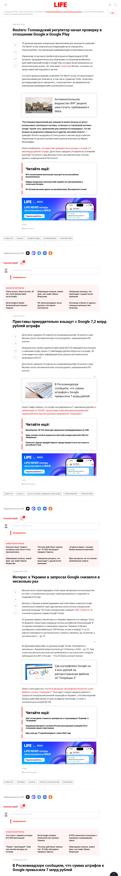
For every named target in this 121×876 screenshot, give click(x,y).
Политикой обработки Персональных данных (64, 12)
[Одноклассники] (50, 253)
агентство (66, 66)
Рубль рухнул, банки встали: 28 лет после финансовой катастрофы (20, 294)
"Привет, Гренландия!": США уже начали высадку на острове (18, 849)
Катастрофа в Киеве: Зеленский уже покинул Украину (16, 305)
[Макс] (33, 253)
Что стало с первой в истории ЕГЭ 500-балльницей (19, 836)
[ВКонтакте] (44, 253)
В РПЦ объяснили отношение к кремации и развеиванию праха (83, 838)
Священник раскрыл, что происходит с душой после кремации (81, 294)
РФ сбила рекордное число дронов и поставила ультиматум (49, 305)
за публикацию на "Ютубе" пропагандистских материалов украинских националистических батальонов (59, 410)
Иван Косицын (29, 228)
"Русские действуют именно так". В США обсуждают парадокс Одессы (50, 549)
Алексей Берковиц (30, 772)
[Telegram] (39, 253)
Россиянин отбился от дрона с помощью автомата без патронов (82, 305)
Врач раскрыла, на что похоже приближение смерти (83, 559)
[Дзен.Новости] (27, 253)
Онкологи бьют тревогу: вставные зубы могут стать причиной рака (18, 549)
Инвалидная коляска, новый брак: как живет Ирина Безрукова (50, 294)
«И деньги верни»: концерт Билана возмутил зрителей (81, 548)
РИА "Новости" (82, 609)
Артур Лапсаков (29, 484)
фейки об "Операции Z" (70, 413)
